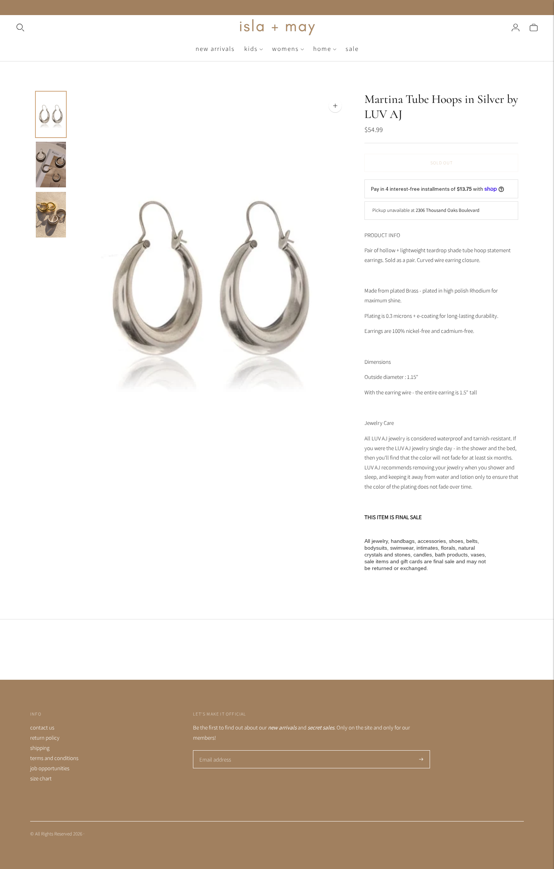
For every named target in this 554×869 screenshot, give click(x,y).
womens (285, 48)
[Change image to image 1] (51, 114)
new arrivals (215, 48)
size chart (41, 778)
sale (352, 48)
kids (251, 48)
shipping (39, 747)
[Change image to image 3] (51, 215)
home (322, 48)
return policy (45, 737)
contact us (42, 727)
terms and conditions (54, 758)
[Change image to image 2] (51, 164)
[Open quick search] (126, 27)
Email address (214, 751)
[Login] (515, 27)
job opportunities (49, 768)
